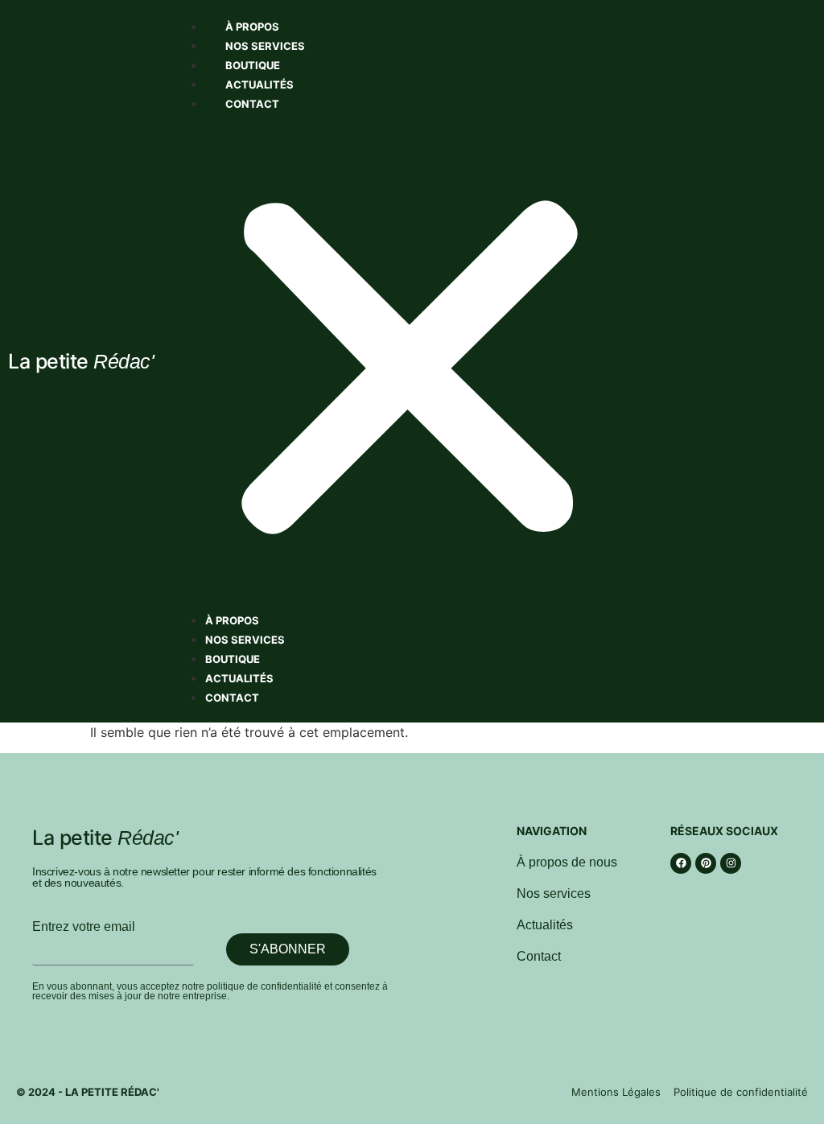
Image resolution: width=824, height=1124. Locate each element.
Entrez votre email (83, 926)
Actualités (259, 84)
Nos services (265, 45)
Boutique (252, 65)
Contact (252, 103)
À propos (252, 26)
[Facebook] (680, 863)
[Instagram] (730, 863)
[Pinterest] (705, 863)
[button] (409, 361)
